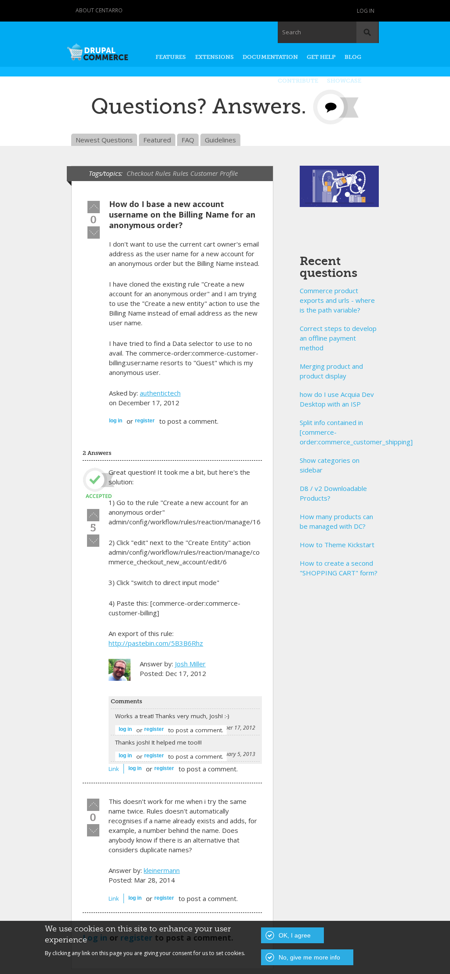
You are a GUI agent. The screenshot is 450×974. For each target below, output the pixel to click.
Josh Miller (190, 663)
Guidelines (220, 139)
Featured (157, 139)
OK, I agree (295, 935)
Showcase (344, 80)
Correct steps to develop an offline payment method (338, 338)
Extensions (214, 57)
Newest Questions (104, 139)
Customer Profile (214, 173)
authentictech (160, 393)
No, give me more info (309, 957)
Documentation (270, 57)
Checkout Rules (149, 173)
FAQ (187, 139)
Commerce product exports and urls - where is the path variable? (337, 300)
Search (291, 32)
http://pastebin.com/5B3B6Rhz (156, 643)
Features (171, 57)
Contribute (298, 80)
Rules (180, 173)
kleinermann (162, 870)
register (145, 421)
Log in (365, 11)
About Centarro (99, 10)
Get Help (321, 57)
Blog (353, 57)
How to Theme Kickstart (337, 544)
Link (114, 769)
